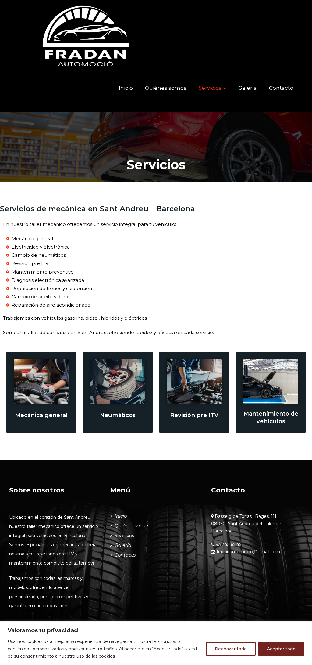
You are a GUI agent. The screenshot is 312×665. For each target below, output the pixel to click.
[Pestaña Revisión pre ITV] (194, 381)
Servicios (210, 88)
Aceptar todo (281, 649)
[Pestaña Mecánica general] (41, 381)
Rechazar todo (231, 649)
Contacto (281, 88)
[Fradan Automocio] (85, 36)
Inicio (126, 88)
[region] (156, 643)
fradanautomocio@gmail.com (248, 551)
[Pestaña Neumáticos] (117, 381)
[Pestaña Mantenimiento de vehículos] (270, 381)
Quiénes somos (165, 88)
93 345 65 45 (228, 544)
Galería (247, 88)
